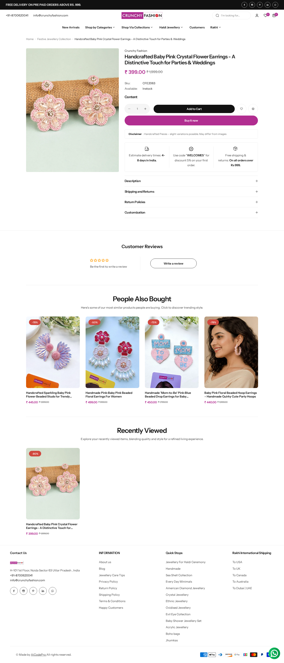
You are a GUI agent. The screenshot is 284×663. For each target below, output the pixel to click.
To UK (236, 568)
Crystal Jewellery (177, 595)
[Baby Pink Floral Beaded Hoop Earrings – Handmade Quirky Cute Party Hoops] (231, 352)
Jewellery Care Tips (112, 575)
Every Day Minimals (179, 581)
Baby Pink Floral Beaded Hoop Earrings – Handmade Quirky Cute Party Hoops (230, 394)
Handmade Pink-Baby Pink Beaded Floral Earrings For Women (109, 394)
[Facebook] (244, 5)
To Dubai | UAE (242, 588)
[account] (257, 15)
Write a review (173, 263)
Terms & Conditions (112, 601)
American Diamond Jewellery (185, 588)
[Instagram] (252, 5)
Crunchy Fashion (136, 51)
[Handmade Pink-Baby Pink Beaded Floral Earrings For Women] (112, 352)
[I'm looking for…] (217, 15)
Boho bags (173, 634)
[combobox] (231, 15)
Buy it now (191, 120)
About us (105, 562)
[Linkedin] (267, 5)
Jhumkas (172, 640)
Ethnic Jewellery (177, 601)
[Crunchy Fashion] (142, 15)
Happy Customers (111, 607)
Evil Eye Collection (178, 614)
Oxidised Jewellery (178, 607)
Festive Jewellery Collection (54, 39)
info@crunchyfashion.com (27, 580)
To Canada (239, 575)
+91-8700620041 (21, 575)
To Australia (240, 581)
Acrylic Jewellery (177, 627)
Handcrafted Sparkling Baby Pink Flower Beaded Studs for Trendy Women (48, 395)
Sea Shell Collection (179, 575)
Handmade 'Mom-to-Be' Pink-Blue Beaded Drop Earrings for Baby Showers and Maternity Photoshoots (169, 395)
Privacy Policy (108, 581)
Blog (102, 568)
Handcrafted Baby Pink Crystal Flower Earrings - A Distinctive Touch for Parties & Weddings (51, 526)
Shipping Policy (109, 595)
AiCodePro (38, 654)
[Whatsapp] (275, 5)
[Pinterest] (260, 5)
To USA (237, 562)
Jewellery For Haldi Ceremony (186, 562)
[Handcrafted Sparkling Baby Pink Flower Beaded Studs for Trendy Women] (53, 352)
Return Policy (108, 588)
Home (30, 39)
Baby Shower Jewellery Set (184, 621)
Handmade (173, 568)
